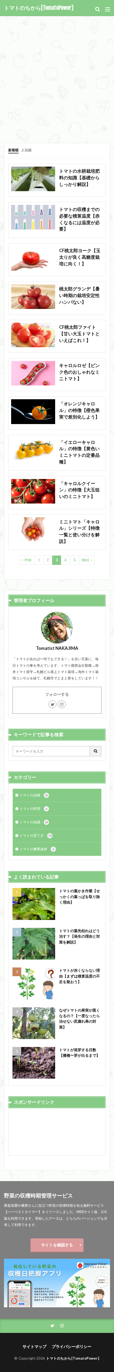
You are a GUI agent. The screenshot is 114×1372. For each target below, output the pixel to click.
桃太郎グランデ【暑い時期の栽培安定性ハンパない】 (79, 295)
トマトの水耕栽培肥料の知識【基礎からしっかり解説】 (79, 177)
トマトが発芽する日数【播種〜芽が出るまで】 (79, 1052)
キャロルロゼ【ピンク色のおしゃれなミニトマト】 (79, 372)
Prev (28, 560)
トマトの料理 (33, 808)
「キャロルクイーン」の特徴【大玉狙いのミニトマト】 (79, 490)
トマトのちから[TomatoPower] (38, 8)
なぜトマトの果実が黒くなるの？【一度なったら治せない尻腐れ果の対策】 (79, 1018)
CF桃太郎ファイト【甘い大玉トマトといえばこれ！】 (79, 334)
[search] (96, 751)
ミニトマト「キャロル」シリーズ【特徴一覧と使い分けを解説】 (79, 531)
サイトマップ (34, 1346)
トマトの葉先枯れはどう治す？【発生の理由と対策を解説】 (79, 936)
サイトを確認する (57, 1244)
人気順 (26, 150)
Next (85, 560)
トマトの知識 (34, 822)
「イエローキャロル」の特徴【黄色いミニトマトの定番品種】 (79, 452)
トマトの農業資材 (37, 849)
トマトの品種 (34, 795)
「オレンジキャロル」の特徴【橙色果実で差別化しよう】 (79, 410)
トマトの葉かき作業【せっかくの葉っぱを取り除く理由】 (79, 896)
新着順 (13, 150)
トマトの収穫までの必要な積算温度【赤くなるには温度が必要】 (79, 219)
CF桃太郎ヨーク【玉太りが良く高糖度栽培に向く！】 (79, 257)
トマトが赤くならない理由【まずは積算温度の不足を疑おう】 (79, 976)
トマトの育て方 (35, 835)
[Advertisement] (57, 75)
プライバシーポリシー (71, 1346)
